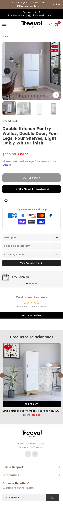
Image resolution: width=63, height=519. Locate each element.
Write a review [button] (31, 315)
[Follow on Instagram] (35, 454)
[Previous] (7, 71)
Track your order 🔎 (31, 12)
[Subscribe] (52, 497)
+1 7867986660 (17, 15)
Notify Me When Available (31, 188)
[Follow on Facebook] (28, 454)
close (57, 4)
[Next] (55, 71)
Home (5, 36)
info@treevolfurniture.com (44, 15)
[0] (56, 24)
